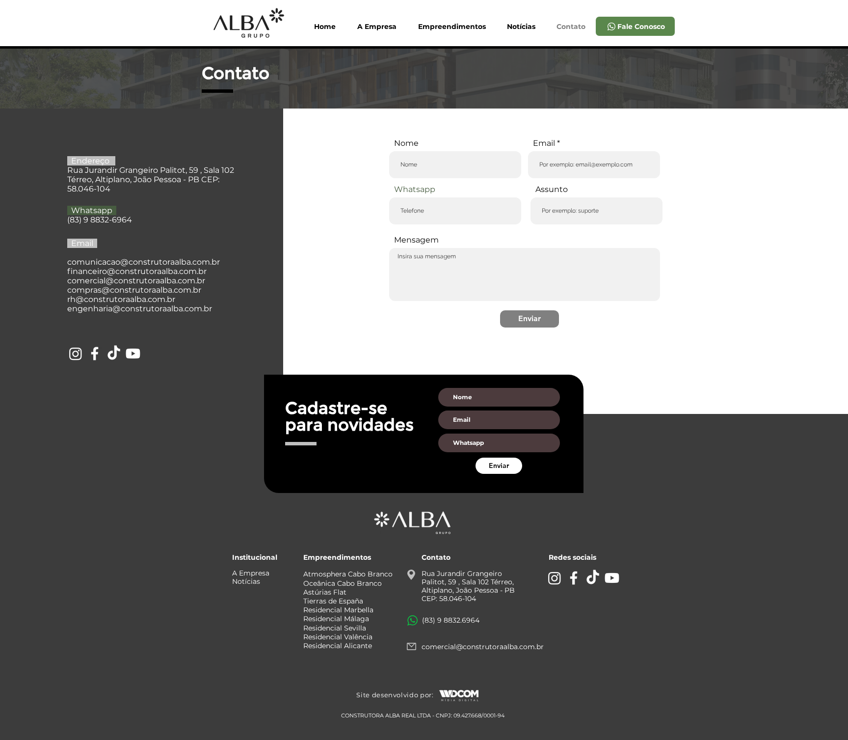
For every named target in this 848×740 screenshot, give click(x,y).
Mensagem (416, 240)
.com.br (205, 262)
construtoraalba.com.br (161, 271)
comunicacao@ (98, 262)
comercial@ (90, 280)
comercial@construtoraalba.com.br (483, 646)
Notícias (246, 581)
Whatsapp (414, 189)
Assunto (551, 189)
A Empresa (250, 573)
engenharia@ (94, 308)
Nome (406, 143)
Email (544, 143)
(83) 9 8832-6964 (99, 219)
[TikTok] (114, 353)
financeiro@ (91, 271)
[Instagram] (75, 353)
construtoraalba (160, 262)
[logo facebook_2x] (94, 353)
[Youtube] (133, 353)
